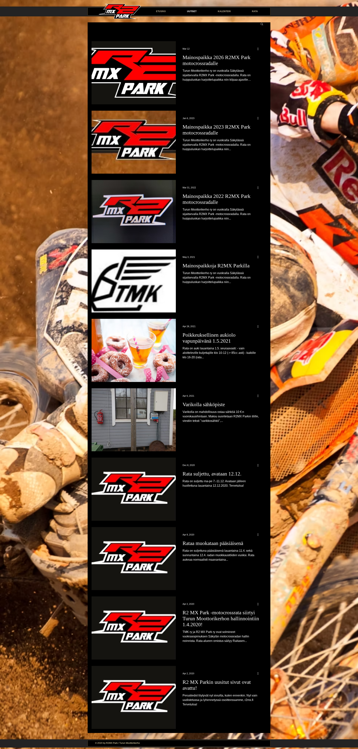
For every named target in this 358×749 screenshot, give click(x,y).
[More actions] (259, 49)
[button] (262, 24)
